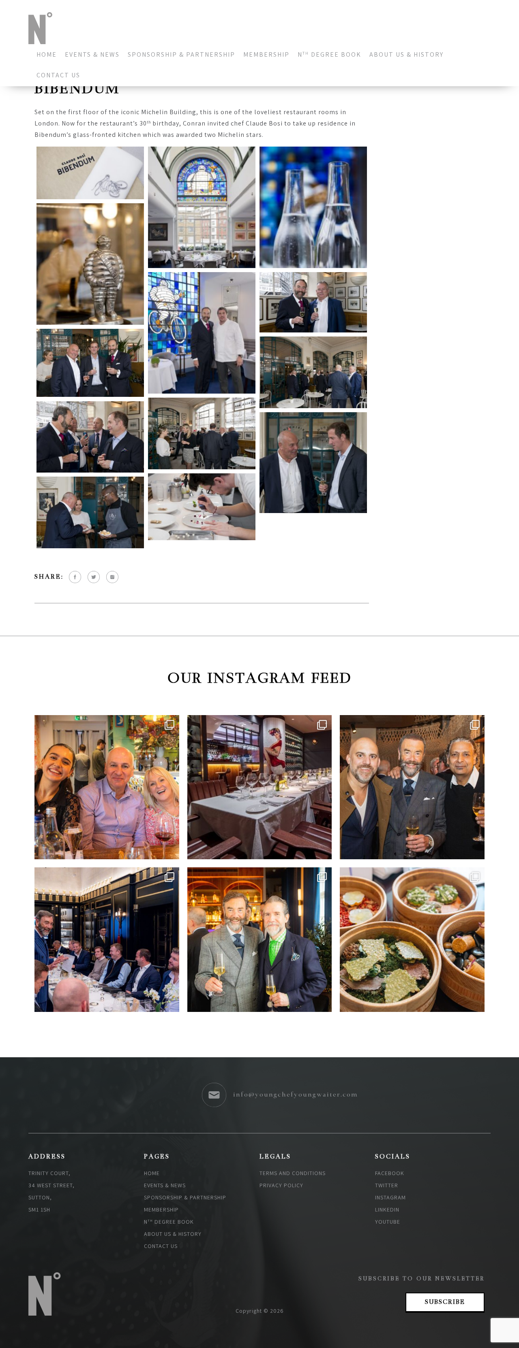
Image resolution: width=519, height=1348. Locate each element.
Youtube (387, 1221)
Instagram (390, 1197)
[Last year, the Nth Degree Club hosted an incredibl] (412, 787)
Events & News (92, 54)
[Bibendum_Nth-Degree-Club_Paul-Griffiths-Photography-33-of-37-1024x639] (201, 506)
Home (46, 54)
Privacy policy (281, 1185)
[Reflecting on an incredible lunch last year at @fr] (259, 787)
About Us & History (406, 54)
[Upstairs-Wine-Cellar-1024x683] (90, 512)
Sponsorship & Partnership (181, 54)
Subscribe (445, 1302)
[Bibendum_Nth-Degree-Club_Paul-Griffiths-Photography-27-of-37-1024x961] (313, 462)
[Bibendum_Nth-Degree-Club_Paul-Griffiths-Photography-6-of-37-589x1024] (313, 207)
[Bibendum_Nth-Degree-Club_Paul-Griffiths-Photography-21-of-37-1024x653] (90, 363)
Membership (266, 54)
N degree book (329, 54)
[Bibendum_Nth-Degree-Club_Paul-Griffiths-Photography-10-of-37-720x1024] (90, 264)
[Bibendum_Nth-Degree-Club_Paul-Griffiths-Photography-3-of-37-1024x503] (90, 173)
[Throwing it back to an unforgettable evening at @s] (259, 939)
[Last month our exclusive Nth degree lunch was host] (412, 939)
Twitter (386, 1185)
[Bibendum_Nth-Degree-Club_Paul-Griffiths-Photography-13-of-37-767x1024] (201, 333)
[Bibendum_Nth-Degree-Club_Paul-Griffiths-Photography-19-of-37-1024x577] (313, 302)
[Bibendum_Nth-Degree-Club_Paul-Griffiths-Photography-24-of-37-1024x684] (201, 433)
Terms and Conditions (293, 1173)
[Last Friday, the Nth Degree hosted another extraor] (106, 939)
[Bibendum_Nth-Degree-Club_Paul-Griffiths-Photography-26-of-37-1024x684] (90, 437)
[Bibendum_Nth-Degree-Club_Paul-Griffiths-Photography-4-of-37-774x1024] (201, 207)
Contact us (58, 75)
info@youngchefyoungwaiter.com (295, 1095)
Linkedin (387, 1209)
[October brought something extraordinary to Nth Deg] (106, 787)
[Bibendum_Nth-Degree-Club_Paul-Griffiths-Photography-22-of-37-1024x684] (313, 372)
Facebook (389, 1173)
